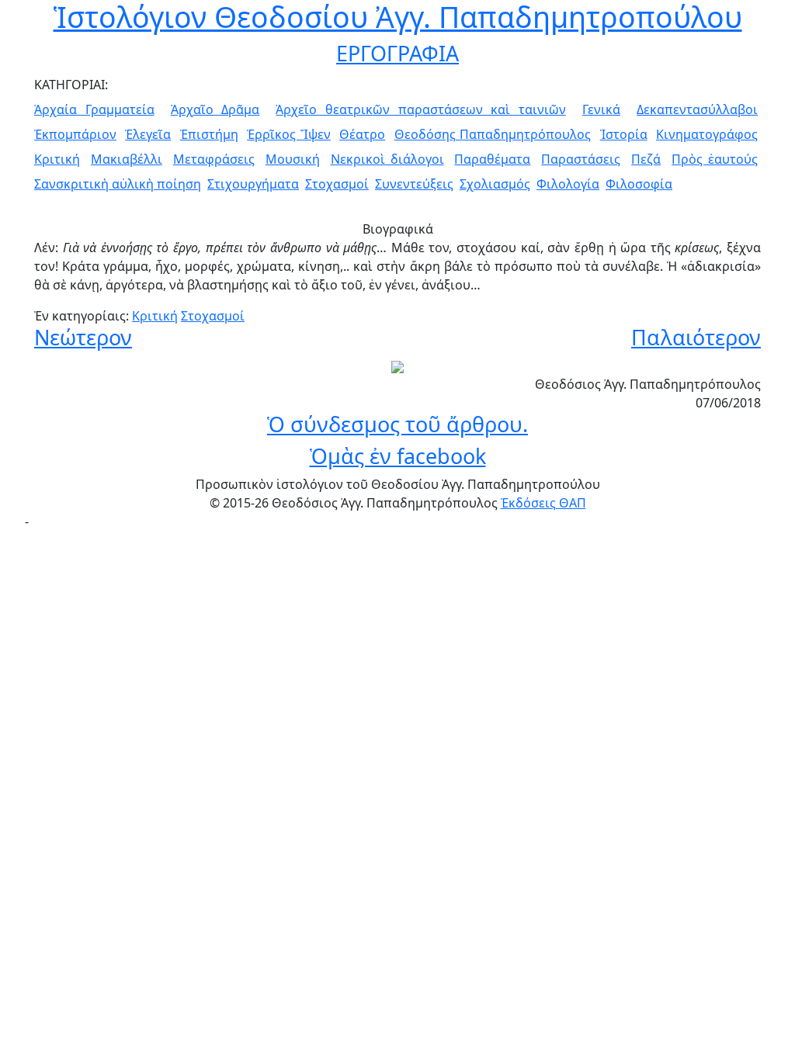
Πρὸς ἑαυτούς (715, 159)
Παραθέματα (492, 159)
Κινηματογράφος (707, 134)
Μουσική (293, 159)
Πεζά (646, 159)
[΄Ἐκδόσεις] (397, 365)
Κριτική (57, 159)
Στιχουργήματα (253, 183)
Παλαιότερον (696, 337)
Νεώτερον (83, 337)
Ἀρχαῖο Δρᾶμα (215, 109)
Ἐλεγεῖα (148, 134)
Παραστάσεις (580, 159)
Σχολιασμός (495, 183)
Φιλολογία (567, 183)
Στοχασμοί (337, 183)
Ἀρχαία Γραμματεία (94, 109)
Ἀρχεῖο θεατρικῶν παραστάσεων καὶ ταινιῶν (420, 109)
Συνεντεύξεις (414, 183)
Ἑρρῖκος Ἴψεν (289, 134)
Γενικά (601, 109)
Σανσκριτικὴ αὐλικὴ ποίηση (117, 183)
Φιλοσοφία (639, 183)
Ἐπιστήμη (209, 134)
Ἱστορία (623, 134)
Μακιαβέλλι (126, 159)
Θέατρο (362, 134)
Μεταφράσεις (214, 159)
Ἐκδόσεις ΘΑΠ (543, 502)
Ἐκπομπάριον (75, 134)
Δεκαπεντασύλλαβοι (697, 109)
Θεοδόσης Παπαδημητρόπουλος (493, 134)
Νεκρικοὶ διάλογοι (387, 159)
